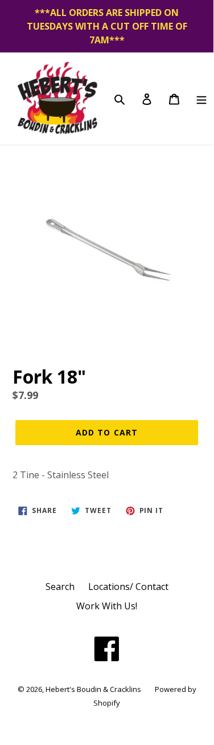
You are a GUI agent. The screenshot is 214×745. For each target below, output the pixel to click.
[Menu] (201, 98)
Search (60, 586)
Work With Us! (106, 606)
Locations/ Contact (128, 586)
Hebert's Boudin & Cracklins (93, 689)
